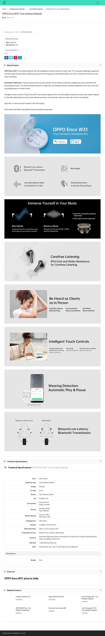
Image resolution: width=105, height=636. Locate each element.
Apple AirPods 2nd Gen (56, 597)
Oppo (5, 53)
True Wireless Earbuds (36, 9)
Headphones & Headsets (17, 9)
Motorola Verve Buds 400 (57, 608)
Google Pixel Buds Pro (23, 597)
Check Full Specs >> (12, 50)
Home (4, 9)
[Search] (97, 2)
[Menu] (4, 2)
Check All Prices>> (12, 39)
